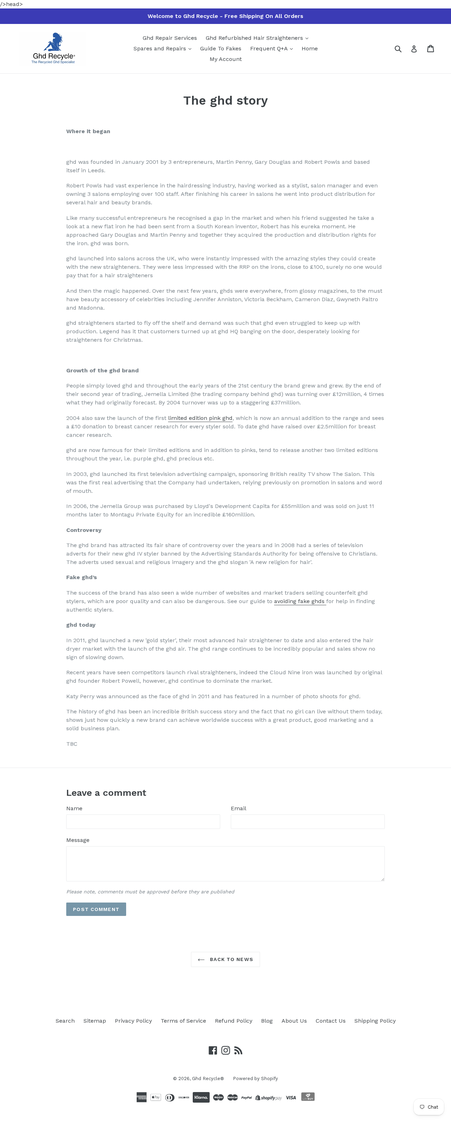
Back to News (230, 959)
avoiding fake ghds (300, 601)
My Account (226, 59)
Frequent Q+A (269, 48)
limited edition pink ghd (200, 418)
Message (77, 840)
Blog (267, 1020)
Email (238, 808)
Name (74, 808)
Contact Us (331, 1020)
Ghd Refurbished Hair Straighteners (255, 38)
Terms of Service (183, 1020)
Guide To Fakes (220, 48)
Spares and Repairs (161, 48)
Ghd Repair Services (170, 38)
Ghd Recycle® (208, 1078)
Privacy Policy (133, 1020)
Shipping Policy (375, 1020)
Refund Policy (233, 1020)
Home (310, 48)
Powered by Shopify (255, 1078)
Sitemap (95, 1020)
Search (65, 1020)
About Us (294, 1020)
